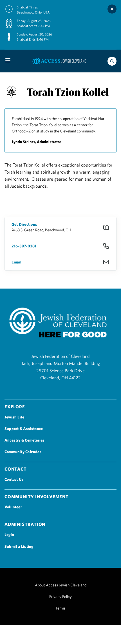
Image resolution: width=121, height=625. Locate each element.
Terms (60, 608)
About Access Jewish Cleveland (60, 585)
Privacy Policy (60, 596)
